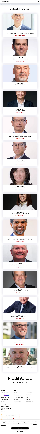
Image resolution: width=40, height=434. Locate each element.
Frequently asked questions (18, 397)
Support (15, 392)
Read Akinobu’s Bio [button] (19, 35)
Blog (27, 397)
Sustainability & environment (6, 394)
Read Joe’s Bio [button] (19, 344)
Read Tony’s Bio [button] (19, 61)
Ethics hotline (16, 399)
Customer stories (29, 394)
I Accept (20, 428)
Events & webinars (4, 399)
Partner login (28, 399)
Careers (2, 395)
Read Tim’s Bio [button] (19, 370)
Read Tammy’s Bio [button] (19, 215)
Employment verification (18, 401)
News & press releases (5, 397)
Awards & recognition (5, 406)
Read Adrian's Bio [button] (19, 112)
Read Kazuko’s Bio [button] (19, 189)
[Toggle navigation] (38, 1)
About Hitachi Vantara (5, 392)
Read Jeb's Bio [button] (19, 292)
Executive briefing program (6, 404)
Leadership (3, 401)
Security (15, 402)
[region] (20, 427)
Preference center (4, 402)
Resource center (29, 392)
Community (16, 394)
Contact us (3, 411)
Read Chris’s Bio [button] (19, 318)
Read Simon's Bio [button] (19, 241)
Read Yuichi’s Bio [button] (19, 138)
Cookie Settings (20, 431)
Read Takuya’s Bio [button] (19, 164)
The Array (28, 395)
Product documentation (18, 395)
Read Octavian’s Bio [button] (19, 86)
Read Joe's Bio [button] (19, 267)
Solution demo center (30, 401)
